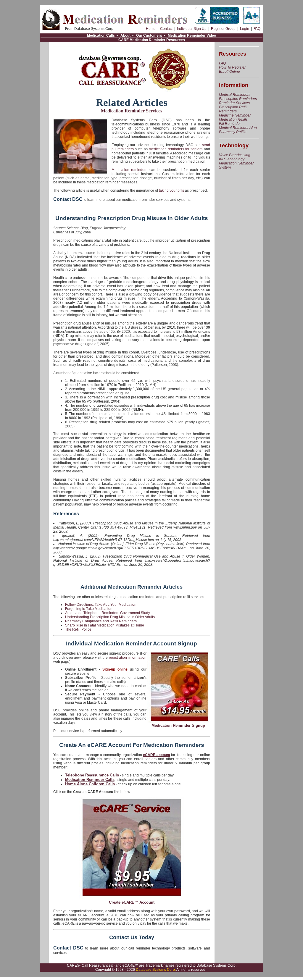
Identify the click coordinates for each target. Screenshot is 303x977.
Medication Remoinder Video (192, 35)
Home (151, 29)
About (125, 35)
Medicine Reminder (235, 115)
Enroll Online (229, 72)
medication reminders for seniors (175, 149)
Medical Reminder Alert (238, 128)
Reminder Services (234, 103)
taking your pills (171, 190)
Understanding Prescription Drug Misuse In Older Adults (110, 617)
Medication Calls (101, 35)
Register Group (223, 29)
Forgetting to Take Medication (88, 609)
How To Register (232, 67)
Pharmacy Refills (232, 132)
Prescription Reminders (238, 99)
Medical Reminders (234, 95)
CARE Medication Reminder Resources (151, 40)
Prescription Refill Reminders (233, 109)
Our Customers (149, 35)
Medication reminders (130, 170)
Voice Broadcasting (234, 155)
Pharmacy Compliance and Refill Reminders (101, 621)
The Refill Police (78, 629)
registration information (127, 657)
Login (244, 29)
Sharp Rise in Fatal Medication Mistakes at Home (104, 625)
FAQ (257, 29)
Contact (166, 29)
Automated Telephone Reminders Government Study (107, 613)
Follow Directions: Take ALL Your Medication (100, 605)
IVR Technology (231, 159)
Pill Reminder (230, 124)
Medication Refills (233, 119)
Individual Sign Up (192, 29)
